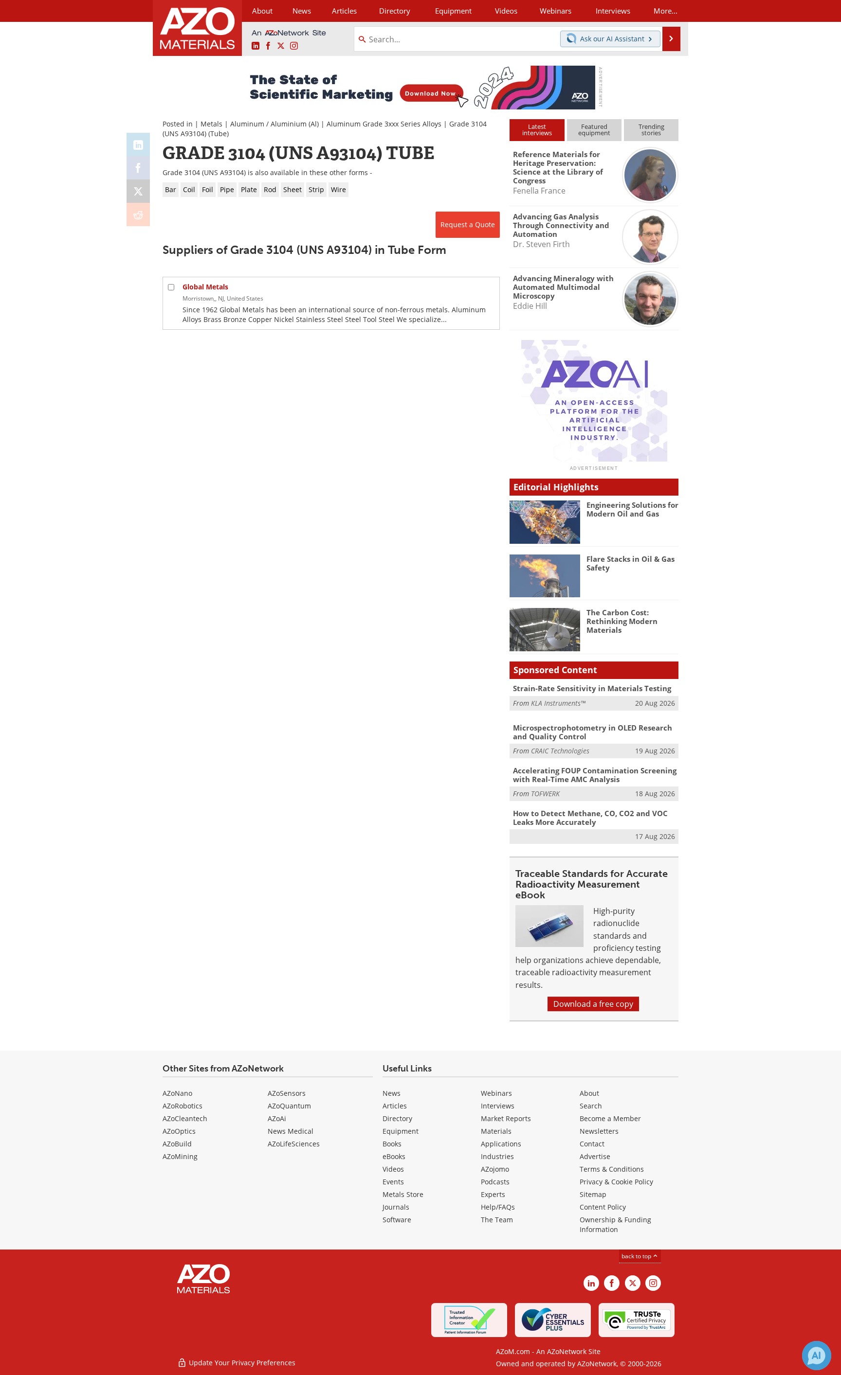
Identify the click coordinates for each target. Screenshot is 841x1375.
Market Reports (506, 1118)
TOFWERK (545, 793)
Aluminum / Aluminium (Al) (274, 123)
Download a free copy (593, 1004)
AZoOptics (179, 1131)
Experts (493, 1194)
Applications (501, 1143)
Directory (394, 11)
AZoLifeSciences (294, 1143)
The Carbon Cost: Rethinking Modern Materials (622, 621)
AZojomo (495, 1169)
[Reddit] (138, 214)
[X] (138, 191)
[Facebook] (138, 167)
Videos (393, 1169)
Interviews (497, 1105)
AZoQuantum (289, 1105)
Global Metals (205, 286)
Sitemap (593, 1194)
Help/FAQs (498, 1207)
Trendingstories (651, 129)
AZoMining (180, 1156)
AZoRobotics (182, 1105)
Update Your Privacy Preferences (241, 1362)
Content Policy (603, 1207)
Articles (395, 1105)
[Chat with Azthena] (816, 1355)
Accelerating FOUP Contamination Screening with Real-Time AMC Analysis (594, 775)
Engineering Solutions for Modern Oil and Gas (632, 509)
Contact (592, 1143)
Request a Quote (467, 224)
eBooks (394, 1156)
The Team (497, 1219)
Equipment (401, 1131)
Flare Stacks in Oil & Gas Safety (630, 563)
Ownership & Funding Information (615, 1224)
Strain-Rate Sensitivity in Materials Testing (592, 688)
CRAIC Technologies (560, 750)
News (392, 1093)
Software (397, 1219)
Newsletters (599, 1131)
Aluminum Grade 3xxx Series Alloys (384, 123)
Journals (396, 1207)
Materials (496, 1131)
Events (393, 1181)
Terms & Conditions (612, 1169)
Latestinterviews (537, 129)
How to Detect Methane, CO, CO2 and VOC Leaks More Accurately (590, 817)
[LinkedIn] (138, 144)
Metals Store (403, 1194)
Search (591, 1105)
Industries (497, 1156)
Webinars (496, 1093)
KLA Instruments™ (558, 703)
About (589, 1093)
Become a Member (610, 1118)
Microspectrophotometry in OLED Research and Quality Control (592, 732)
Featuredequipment (594, 129)
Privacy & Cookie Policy (616, 1181)
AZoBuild (177, 1143)
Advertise (595, 1156)
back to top (637, 1256)
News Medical (290, 1131)
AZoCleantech (185, 1118)
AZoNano (177, 1093)
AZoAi (277, 1118)
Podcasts (495, 1181)
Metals (211, 123)
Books (392, 1143)
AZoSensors (287, 1093)
